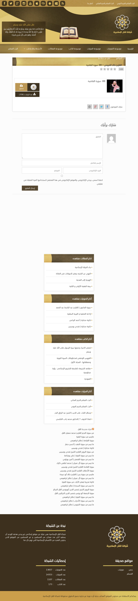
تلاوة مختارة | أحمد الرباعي (80, 320)
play (33, 87)
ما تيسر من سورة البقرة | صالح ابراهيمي (78, 497)
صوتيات (121, 569)
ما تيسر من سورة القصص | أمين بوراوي (78, 459)
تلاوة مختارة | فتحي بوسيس (79, 326)
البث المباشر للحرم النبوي (81, 406)
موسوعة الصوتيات (114, 48)
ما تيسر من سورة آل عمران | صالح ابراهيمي (77, 478)
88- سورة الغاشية (96, 81)
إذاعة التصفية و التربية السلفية (79, 314)
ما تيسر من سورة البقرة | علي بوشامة (79, 455)
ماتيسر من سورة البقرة (85, 436)
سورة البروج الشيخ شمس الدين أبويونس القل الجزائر (73, 489)
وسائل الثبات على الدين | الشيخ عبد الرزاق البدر (73, 412)
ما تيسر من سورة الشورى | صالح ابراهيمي (77, 504)
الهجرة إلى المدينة (83, 280)
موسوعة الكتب (75, 48)
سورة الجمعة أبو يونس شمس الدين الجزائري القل (74, 493)
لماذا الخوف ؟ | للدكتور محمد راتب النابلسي (73, 419)
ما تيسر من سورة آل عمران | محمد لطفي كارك (75, 463)
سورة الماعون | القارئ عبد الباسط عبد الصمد (73, 307)
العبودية (87, 379)
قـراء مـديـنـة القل (85, 429)
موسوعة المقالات (55, 48)
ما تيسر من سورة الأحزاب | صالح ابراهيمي (77, 501)
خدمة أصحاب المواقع (124, 58)
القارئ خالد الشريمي (113, 65)
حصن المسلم (130, 571)
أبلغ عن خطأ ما (104, 58)
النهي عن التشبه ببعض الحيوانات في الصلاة (73, 273)
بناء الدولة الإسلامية (83, 267)
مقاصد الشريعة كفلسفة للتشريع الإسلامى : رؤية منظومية (71, 370)
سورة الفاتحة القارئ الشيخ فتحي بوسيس (77, 467)
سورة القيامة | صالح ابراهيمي (82, 440)
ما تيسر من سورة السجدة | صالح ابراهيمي (77, 485)
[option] (24, 29)
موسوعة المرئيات (94, 48)
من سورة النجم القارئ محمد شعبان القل (78, 433)
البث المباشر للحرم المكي (81, 400)
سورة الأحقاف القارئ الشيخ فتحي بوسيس (77, 470)
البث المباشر (13, 48)
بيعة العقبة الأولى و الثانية (80, 286)
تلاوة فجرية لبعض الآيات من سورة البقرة (78, 482)
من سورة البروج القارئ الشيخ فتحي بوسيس (76, 452)
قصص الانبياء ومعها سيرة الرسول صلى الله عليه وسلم (72, 349)
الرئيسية (130, 48)
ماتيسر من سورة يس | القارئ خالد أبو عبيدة (77, 474)
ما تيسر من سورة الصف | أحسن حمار (79, 444)
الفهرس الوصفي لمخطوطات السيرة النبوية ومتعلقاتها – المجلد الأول (74, 360)
